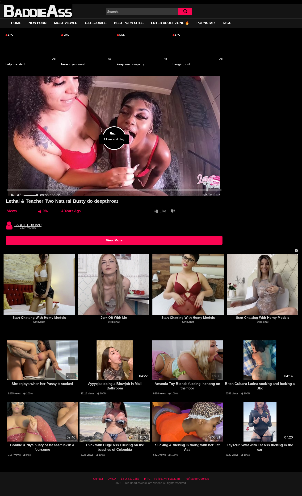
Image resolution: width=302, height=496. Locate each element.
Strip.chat (39, 321)
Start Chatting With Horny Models (39, 317)
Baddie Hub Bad (28, 223)
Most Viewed (65, 23)
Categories (95, 23)
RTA (147, 478)
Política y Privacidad (167, 478)
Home (16, 23)
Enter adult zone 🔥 (170, 23)
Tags (226, 23)
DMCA (112, 478)
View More (114, 240)
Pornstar (206, 23)
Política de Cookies (197, 478)
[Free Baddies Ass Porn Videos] (38, 11)
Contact (98, 478)
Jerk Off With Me (114, 317)
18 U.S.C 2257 (130, 478)
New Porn (37, 23)
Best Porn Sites (128, 23)
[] (185, 11)
